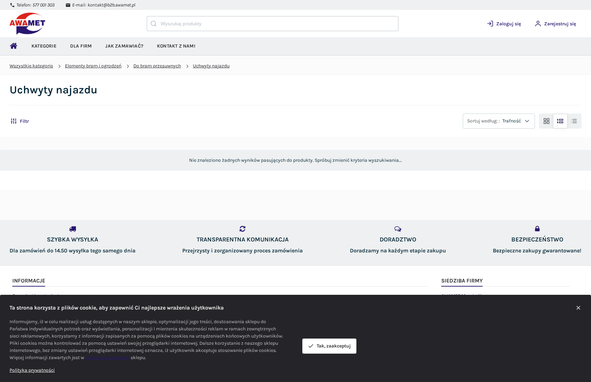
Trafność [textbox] (511, 121)
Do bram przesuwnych (157, 66)
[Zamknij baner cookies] (578, 307)
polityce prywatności (107, 357)
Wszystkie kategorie (31, 66)
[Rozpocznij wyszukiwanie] (153, 23)
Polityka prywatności (32, 370)
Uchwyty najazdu (211, 66)
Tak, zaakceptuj (334, 346)
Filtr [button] (24, 121)
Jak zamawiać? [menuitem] (124, 46)
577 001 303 (43, 5)
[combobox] (272, 23)
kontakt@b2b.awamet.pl (111, 5)
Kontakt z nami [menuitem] (176, 46)
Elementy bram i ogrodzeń (93, 66)
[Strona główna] (37, 24)
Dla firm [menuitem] (81, 46)
